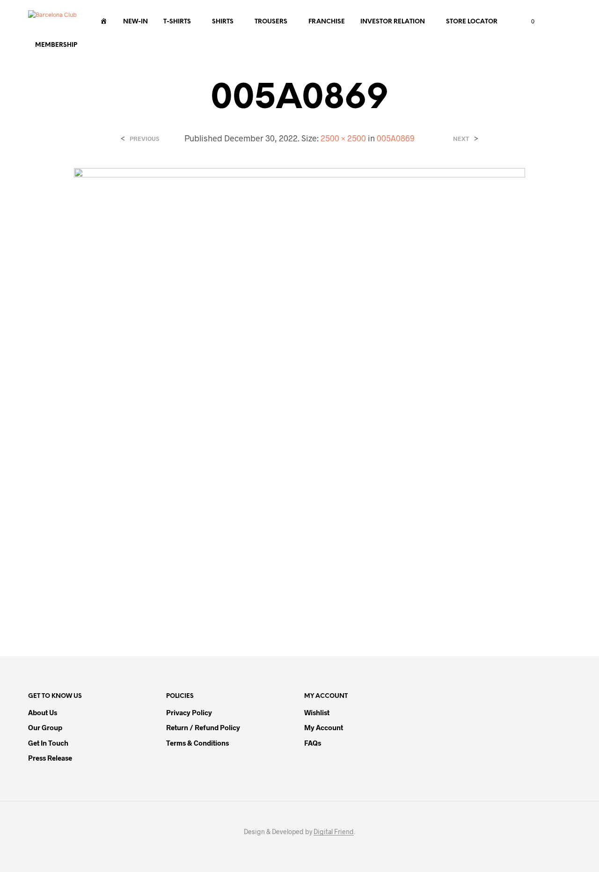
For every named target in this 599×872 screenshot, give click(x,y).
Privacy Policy (189, 712)
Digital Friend (334, 831)
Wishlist (316, 712)
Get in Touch (48, 743)
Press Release (50, 758)
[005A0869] (299, 392)
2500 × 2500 (343, 138)
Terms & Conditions (197, 743)
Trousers (271, 22)
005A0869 (396, 138)
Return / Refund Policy (203, 727)
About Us (42, 712)
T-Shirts (177, 22)
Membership (56, 45)
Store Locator (471, 22)
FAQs (312, 743)
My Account (323, 727)
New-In (135, 22)
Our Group (45, 727)
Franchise (326, 22)
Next (461, 139)
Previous (144, 139)
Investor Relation (392, 22)
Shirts (223, 22)
